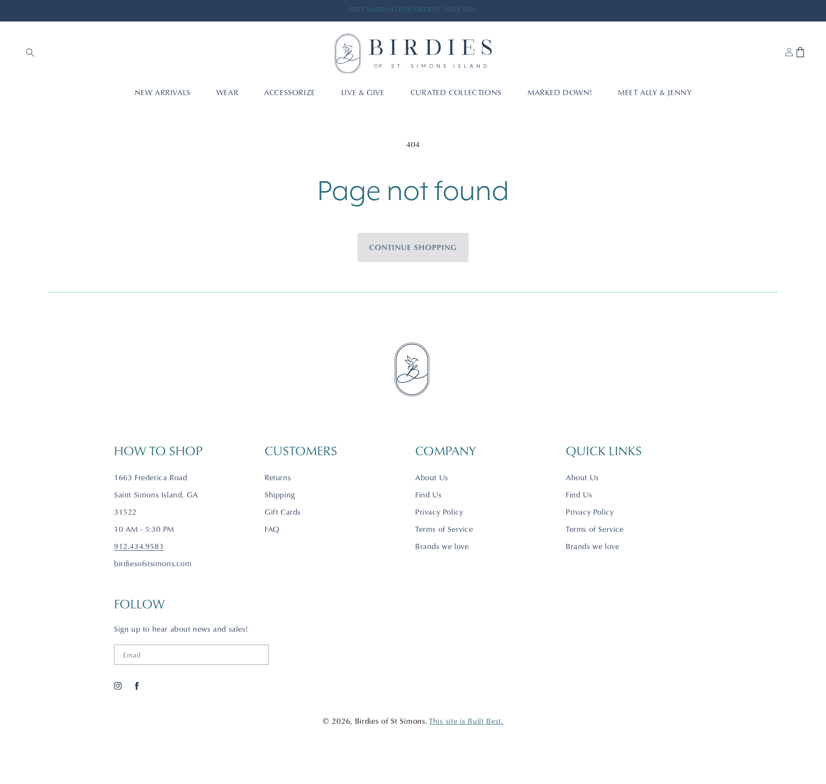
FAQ (272, 529)
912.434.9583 (138, 546)
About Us (431, 477)
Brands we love (441, 546)
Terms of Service (444, 529)
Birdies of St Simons (390, 721)
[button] (31, 53)
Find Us (428, 494)
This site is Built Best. (466, 721)
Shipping (280, 494)
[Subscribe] (259, 655)
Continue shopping (413, 247)
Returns (278, 477)
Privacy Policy (439, 511)
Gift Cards (283, 511)
